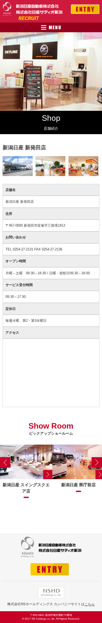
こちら (89, 604)
